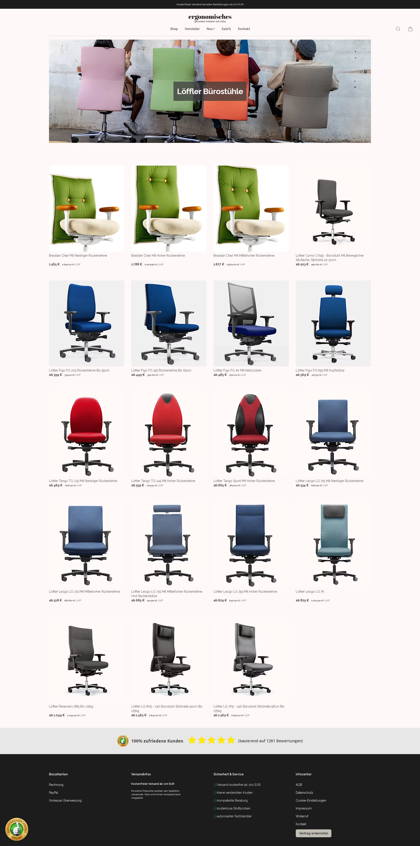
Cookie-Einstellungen (311, 800)
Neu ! (211, 29)
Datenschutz (304, 792)
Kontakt (244, 29)
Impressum (304, 808)
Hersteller (192, 29)
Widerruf (302, 816)
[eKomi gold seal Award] (123, 741)
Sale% (226, 29)
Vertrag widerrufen (313, 833)
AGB (299, 784)
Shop (174, 29)
